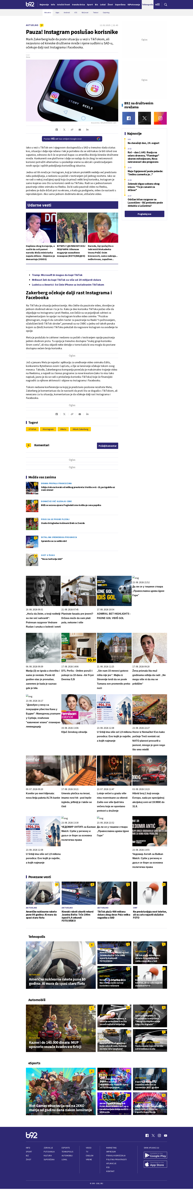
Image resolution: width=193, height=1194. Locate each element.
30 (36, 556)
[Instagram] (160, 118)
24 (36, 520)
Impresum (111, 1151)
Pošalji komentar (108, 445)
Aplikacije (111, 1163)
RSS (108, 1167)
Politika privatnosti (116, 1159)
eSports (66, 1147)
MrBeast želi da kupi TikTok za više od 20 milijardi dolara (66, 279)
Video (89, 1147)
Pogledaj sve (144, 213)
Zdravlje (48, 1147)
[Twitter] (144, 118)
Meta (64, 429)
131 (35, 484)
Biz (27, 1155)
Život (28, 1159)
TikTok (33, 429)
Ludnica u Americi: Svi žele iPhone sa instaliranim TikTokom (68, 284)
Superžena (49, 1159)
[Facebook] (128, 118)
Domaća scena (108, 1075)
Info (28, 1147)
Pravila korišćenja (116, 1155)
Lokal (64, 1159)
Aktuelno (32, 25)
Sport (29, 1151)
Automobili (67, 1155)
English (89, 1155)
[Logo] (30, 4)
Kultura (48, 1155)
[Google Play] (155, 1155)
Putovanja (49, 1151)
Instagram (49, 429)
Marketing (111, 1147)
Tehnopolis (67, 1151)
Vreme (89, 1159)
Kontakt (110, 1171)
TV (87, 1151)
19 (128, 1007)
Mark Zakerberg (81, 429)
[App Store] (155, 1164)
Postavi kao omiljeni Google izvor (63, 138)
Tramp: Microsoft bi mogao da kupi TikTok (57, 275)
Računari (105, 976)
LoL (31, 1101)
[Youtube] (165, 1135)
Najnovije (44, 4)
